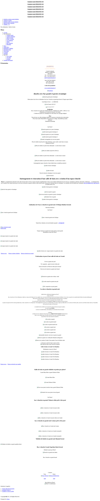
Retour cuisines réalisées (14, 253)
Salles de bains (9, 38)
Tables (7, 41)
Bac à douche (9, 43)
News (5, 45)
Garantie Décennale (8, 60)
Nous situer (6, 51)
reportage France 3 (6, 490)
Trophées (6, 53)
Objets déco (6, 47)
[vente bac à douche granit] (50, 227)
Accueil (5, 32)
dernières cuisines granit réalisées (11, 19)
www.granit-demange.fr (50, 88)
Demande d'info (7, 49)
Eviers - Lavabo (10, 39)
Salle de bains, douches (9, 23)
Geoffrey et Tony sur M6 (8, 491)
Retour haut (3, 228)
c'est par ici (61, 223)
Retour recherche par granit (27, 253)
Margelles (8, 44)
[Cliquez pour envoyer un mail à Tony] (45, 475)
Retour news (4, 253)
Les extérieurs (9, 40)
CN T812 (8, 57)
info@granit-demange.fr (50, 77)
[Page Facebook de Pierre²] (50, 90)
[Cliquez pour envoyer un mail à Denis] (54, 475)
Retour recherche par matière (14, 364)
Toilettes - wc (7, 24)
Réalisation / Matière (8, 48)
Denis (8, 499)
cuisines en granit (7, 20)
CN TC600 (9, 56)
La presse (6, 52)
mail (45, 478)
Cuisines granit (9, 35)
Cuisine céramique (10, 36)
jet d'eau (8, 59)
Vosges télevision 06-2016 (8, 488)
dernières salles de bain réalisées (11, 21)
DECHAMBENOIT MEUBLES (91, 183)
